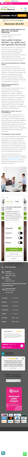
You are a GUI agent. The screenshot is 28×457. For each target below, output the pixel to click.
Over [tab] (22, 201)
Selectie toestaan (14, 254)
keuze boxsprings (14, 159)
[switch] (20, 233)
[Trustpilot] (13, 381)
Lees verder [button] (17, 368)
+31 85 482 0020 (10, 267)
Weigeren (14, 258)
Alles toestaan (14, 249)
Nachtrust (10, 36)
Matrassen (4, 36)
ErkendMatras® (8, 35)
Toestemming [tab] (9, 201)
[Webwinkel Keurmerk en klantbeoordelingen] (14, 399)
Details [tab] (17, 201)
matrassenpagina (14, 158)
